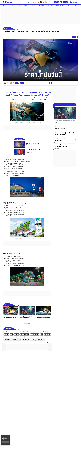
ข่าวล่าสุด (32, 339)
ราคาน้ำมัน (6, 332)
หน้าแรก (19, 29)
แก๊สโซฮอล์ (17, 334)
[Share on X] (75, 37)
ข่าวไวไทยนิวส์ (7, 339)
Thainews (37, 337)
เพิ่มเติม (3, 439)
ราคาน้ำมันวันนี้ (44, 332)
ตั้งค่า (5, 444)
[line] (66, 2)
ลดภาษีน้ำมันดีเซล (20, 337)
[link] (27, 144)
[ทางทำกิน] (38, 2)
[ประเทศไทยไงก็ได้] (46, 2)
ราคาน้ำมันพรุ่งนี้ (20, 332)
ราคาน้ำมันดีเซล (13, 332)
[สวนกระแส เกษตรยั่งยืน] (43, 2)
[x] (58, 2)
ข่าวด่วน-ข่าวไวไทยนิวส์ (16, 339)
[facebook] (55, 2)
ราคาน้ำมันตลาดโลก (29, 332)
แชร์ (71, 37)
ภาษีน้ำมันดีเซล (47, 334)
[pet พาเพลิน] (36, 2)
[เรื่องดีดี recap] (31, 2)
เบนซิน (11, 334)
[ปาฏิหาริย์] (41, 2)
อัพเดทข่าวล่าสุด (25, 339)
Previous (48, 304)
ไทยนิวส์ (42, 337)
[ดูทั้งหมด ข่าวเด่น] (74, 105)
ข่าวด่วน (42, 339)
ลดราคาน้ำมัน (37, 332)
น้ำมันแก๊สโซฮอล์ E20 (25, 334)
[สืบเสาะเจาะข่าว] (28, 2)
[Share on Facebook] (73, 37)
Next (50, 304)
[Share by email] (77, 37)
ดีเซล (42, 334)
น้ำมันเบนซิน (6, 334)
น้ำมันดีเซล (6, 337)
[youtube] (61, 2)
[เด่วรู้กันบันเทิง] (33, 2)
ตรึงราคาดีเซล (12, 337)
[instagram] (64, 2)
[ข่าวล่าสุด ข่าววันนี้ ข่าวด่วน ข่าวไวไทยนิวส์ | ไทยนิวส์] (8, 2)
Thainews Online (29, 337)
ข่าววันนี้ (37, 339)
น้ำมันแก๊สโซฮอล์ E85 (35, 334)
